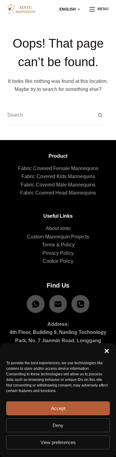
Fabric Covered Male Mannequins (58, 184)
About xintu (58, 228)
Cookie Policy (58, 261)
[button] (107, 351)
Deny (58, 425)
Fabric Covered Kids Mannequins (58, 176)
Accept (58, 408)
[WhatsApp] (36, 304)
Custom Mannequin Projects (58, 236)
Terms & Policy (58, 244)
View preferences (58, 442)
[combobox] (49, 115)
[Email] (58, 304)
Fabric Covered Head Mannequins (58, 192)
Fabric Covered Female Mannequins (58, 168)
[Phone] (80, 304)
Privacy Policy (58, 253)
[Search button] (100, 115)
